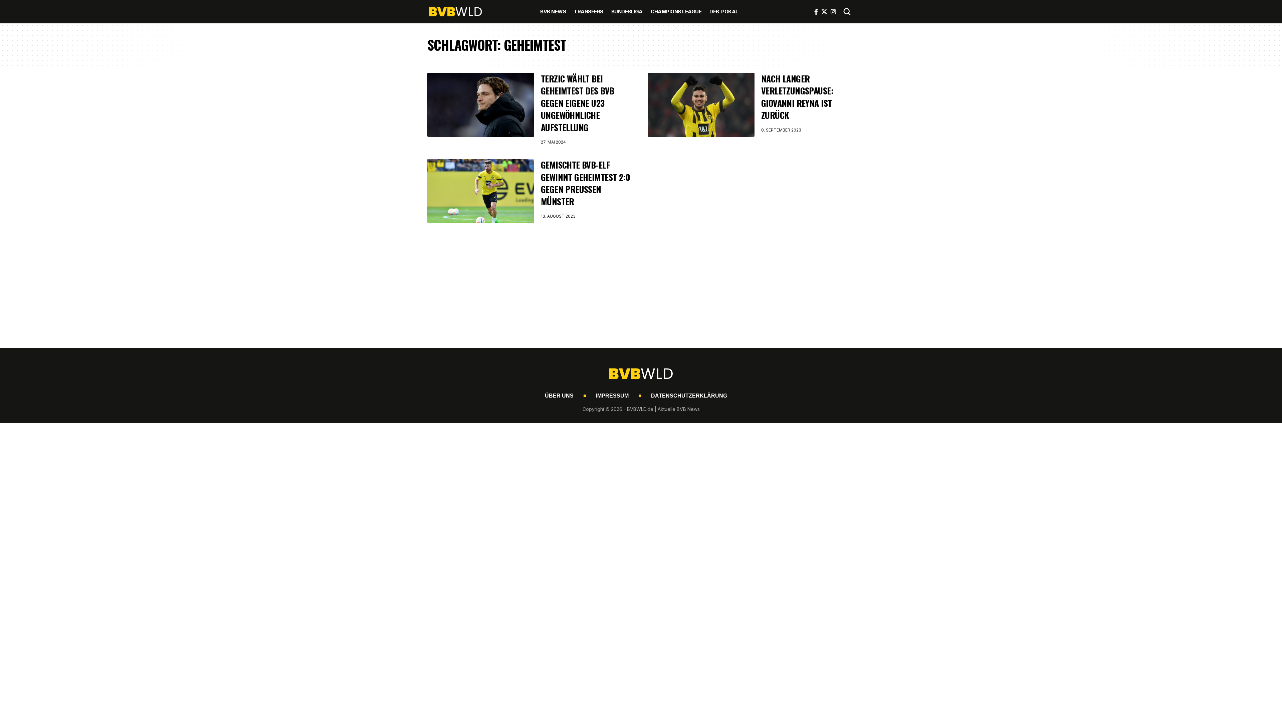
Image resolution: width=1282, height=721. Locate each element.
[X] (824, 11)
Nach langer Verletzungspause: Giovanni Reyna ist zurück (797, 97)
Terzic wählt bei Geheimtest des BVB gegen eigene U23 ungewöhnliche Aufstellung (577, 103)
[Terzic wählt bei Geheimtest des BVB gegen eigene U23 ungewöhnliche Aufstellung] (480, 105)
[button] (847, 11)
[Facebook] (816, 11)
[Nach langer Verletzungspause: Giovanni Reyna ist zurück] (701, 105)
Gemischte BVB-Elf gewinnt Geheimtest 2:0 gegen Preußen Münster (585, 183)
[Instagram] (833, 11)
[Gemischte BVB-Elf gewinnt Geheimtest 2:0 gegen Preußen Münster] (480, 191)
